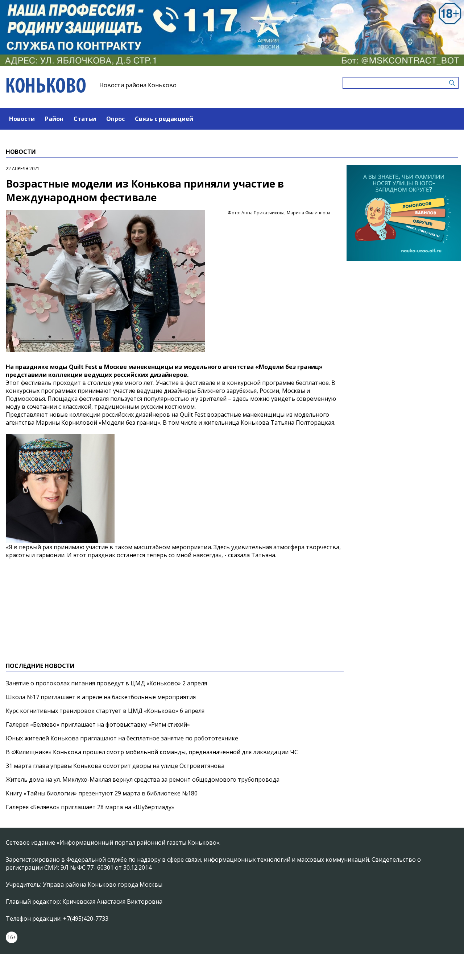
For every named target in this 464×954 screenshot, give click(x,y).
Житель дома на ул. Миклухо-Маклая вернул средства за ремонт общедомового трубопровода (142, 779)
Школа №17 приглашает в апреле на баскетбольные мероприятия (101, 697)
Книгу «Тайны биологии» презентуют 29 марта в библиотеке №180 (102, 793)
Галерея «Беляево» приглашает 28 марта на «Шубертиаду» (90, 807)
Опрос (115, 119)
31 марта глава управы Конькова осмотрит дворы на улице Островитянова (115, 766)
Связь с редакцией (164, 119)
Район (54, 119)
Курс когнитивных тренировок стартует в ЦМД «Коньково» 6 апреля (105, 711)
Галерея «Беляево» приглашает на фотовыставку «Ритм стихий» (98, 724)
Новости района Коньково (138, 85)
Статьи (85, 119)
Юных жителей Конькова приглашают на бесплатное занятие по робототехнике (122, 738)
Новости (22, 119)
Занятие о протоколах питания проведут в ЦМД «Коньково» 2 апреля (106, 683)
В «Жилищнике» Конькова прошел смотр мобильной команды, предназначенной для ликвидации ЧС (152, 752)
